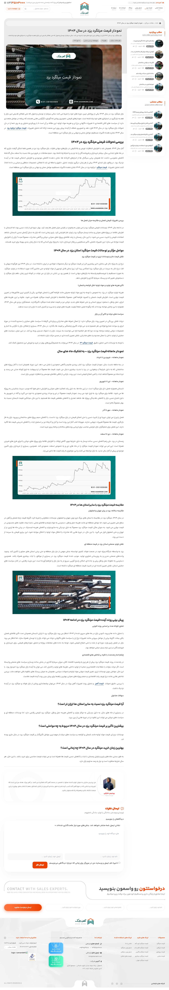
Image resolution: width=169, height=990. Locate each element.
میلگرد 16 (119, 30)
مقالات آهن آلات (149, 57)
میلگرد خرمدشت (71, 46)
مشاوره (12, 9)
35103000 (16, 2)
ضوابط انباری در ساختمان (146, 84)
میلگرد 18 (96, 30)
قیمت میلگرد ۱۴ (86, 342)
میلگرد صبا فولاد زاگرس (91, 35)
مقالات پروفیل (150, 46)
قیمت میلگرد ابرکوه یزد (16, 128)
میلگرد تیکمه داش (70, 41)
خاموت (51, 19)
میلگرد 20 (73, 30)
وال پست (96, 19)
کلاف (74, 19)
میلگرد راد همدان (48, 41)
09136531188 (84, 948)
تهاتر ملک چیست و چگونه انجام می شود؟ (144, 3)
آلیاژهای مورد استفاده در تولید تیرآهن (141, 146)
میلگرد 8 (119, 24)
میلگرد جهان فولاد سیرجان (113, 41)
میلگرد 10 (96, 24)
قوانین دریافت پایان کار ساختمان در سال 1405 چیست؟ (142, 52)
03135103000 (97, 948)
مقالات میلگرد (149, 23)
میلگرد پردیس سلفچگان (90, 46)
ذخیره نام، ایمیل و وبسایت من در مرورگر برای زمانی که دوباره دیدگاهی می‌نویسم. (83, 863)
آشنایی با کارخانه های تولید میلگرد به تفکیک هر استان (142, 134)
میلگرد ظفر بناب (116, 35)
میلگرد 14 (50, 24)
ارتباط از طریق (56, 950)
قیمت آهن (99, 683)
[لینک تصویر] (32, 957)
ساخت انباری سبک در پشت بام (145, 74)
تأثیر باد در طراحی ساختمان (146, 63)
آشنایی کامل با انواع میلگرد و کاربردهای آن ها (141, 123)
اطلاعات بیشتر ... (11, 947)
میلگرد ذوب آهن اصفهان (45, 30)
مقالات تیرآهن (149, 151)
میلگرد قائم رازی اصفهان (113, 46)
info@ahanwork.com (95, 956)
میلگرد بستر (118, 19)
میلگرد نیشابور (49, 35)
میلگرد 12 (73, 24)
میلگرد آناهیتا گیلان (92, 41)
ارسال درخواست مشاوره (22, 907)
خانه (156, 23)
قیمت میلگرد (102, 167)
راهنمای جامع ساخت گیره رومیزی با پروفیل (144, 41)
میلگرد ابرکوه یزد (70, 35)
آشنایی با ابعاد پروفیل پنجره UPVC (143, 112)
